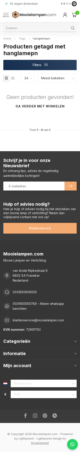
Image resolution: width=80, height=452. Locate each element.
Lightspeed (26, 438)
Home (7, 38)
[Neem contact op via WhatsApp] (72, 444)
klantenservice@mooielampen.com (38, 320)
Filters (37, 65)
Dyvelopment (40, 443)
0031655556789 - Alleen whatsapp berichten (38, 306)
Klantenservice (40, 228)
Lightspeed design (49, 438)
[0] (74, 14)
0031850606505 (25, 292)
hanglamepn (41, 38)
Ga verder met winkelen (40, 106)
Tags (22, 38)
